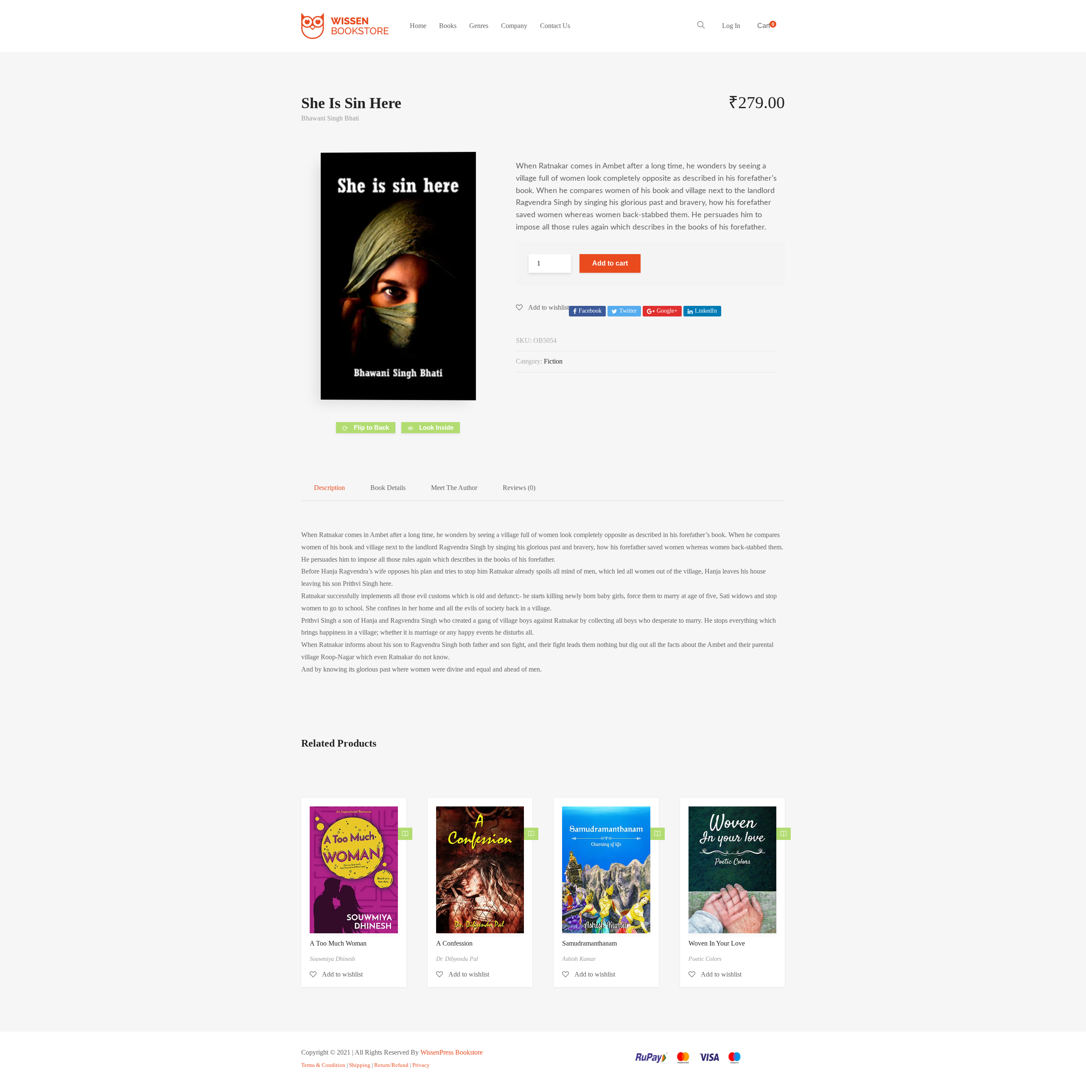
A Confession (454, 943)
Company (514, 25)
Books (447, 25)
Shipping (359, 1065)
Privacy (421, 1065)
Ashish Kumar (579, 959)
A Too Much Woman (338, 943)
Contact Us (555, 25)
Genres (478, 25)
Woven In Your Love (717, 943)
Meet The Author (454, 487)
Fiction (553, 361)
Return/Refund (391, 1065)
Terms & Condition (323, 1065)
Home (418, 25)
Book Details (388, 487)
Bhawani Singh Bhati (330, 118)
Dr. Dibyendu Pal (457, 959)
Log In (731, 25)
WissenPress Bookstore (451, 1052)
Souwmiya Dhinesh (332, 959)
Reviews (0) (519, 487)
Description (329, 487)
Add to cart (610, 263)
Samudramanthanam (589, 943)
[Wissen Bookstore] (345, 26)
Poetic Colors (705, 959)
